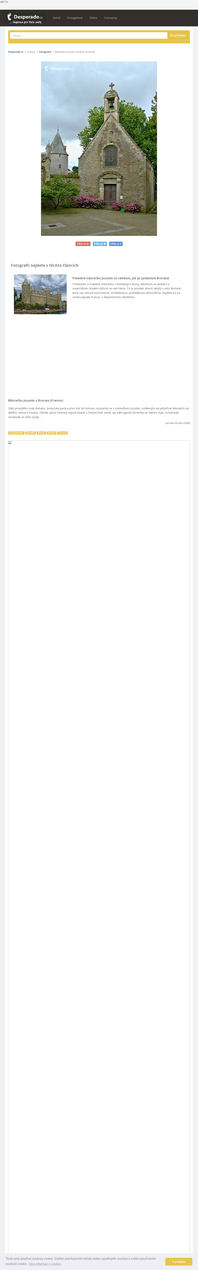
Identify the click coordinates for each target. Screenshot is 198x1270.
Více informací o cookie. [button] (45, 1264)
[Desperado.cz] (25, 16)
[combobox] (89, 35)
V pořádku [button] (179, 1261)
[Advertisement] (99, 360)
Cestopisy (110, 18)
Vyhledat (178, 35)
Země (56, 18)
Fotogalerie (75, 18)
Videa (93, 18)
